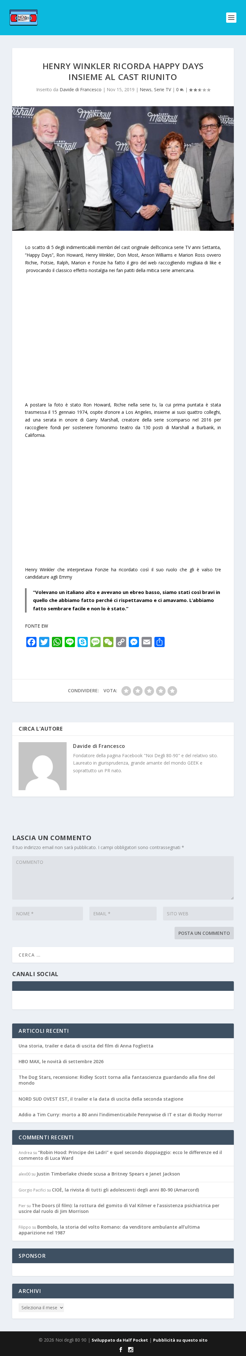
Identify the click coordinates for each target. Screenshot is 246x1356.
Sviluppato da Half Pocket (120, 1340)
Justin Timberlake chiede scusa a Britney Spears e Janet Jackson (108, 1174)
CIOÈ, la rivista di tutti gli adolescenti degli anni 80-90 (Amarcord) (125, 1190)
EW (44, 626)
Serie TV (162, 89)
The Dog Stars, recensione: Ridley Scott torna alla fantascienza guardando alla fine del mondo (117, 1080)
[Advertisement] (123, 341)
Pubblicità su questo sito (180, 1340)
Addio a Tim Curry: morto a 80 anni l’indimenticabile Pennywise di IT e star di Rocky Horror (120, 1114)
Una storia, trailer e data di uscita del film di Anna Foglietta (86, 1046)
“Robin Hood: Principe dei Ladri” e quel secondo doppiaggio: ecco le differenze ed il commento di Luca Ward (120, 1155)
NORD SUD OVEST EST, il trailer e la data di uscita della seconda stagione (101, 1099)
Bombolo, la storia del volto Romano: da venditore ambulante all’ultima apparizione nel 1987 (109, 1230)
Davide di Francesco (81, 89)
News (146, 89)
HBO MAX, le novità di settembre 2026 (61, 1061)
